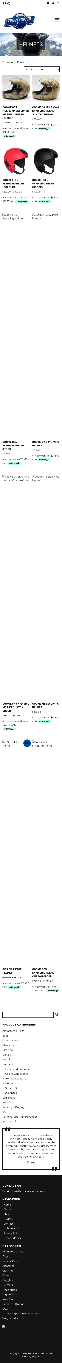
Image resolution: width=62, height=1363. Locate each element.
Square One (12, 1088)
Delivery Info (11, 1228)
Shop (7, 1214)
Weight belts (10, 1121)
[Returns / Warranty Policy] (8, 3)
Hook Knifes (9, 1093)
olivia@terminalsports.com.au (28, 1191)
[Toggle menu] (57, 19)
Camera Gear (10, 1040)
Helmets (7, 1064)
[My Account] (53, 3)
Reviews (8, 1219)
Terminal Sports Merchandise (20, 1116)
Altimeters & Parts (13, 1031)
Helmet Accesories (16, 1078)
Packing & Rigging (13, 1107)
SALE (5, 1112)
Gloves (6, 1054)
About (7, 1209)
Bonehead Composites (18, 1069)
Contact (8, 1223)
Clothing (7, 1050)
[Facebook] (4, 3)
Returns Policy (12, 1238)
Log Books (8, 1097)
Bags (5, 1035)
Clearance (8, 1045)
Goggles (7, 1059)
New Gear (8, 1102)
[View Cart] (48, 3)
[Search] (57, 1015)
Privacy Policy (12, 1233)
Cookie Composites (16, 1073)
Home (7, 1204)
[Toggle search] (58, 3)
